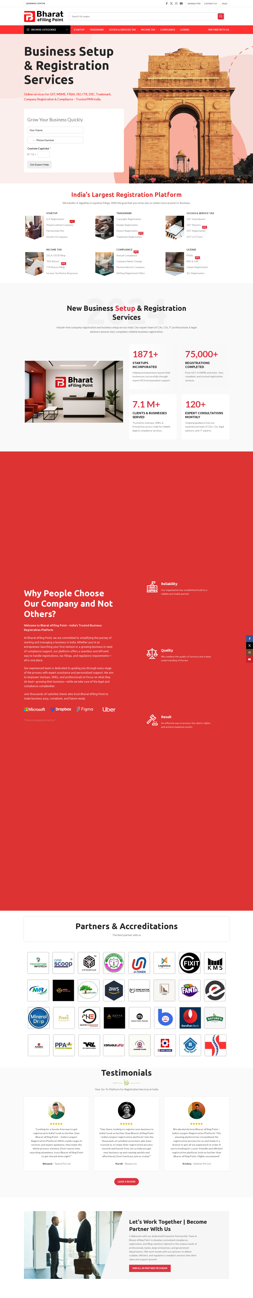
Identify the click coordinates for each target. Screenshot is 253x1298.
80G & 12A (193, 260)
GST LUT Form (195, 236)
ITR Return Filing (55, 266)
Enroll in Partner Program (150, 1268)
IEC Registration (195, 273)
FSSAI (190, 255)
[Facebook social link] (167, 3)
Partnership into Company (130, 267)
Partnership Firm (55, 230)
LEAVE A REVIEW (126, 1181)
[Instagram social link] (176, 3)
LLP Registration (55, 219)
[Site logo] (44, 15)
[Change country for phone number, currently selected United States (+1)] (31, 140)
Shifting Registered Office (130, 273)
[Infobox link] (153, 366)
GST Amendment (196, 219)
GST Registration (196, 230)
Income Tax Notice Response (62, 273)
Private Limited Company (60, 224)
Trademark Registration (129, 236)
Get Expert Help (39, 164)
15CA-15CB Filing (55, 255)
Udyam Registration (197, 267)
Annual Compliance (127, 255)
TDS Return (52, 261)
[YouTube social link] (181, 3)
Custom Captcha (39, 148)
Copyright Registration (128, 219)
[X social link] (171, 3)
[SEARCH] (221, 16)
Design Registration (127, 224)
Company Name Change (129, 261)
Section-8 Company (56, 236)
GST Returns (194, 224)
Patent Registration (127, 230)
